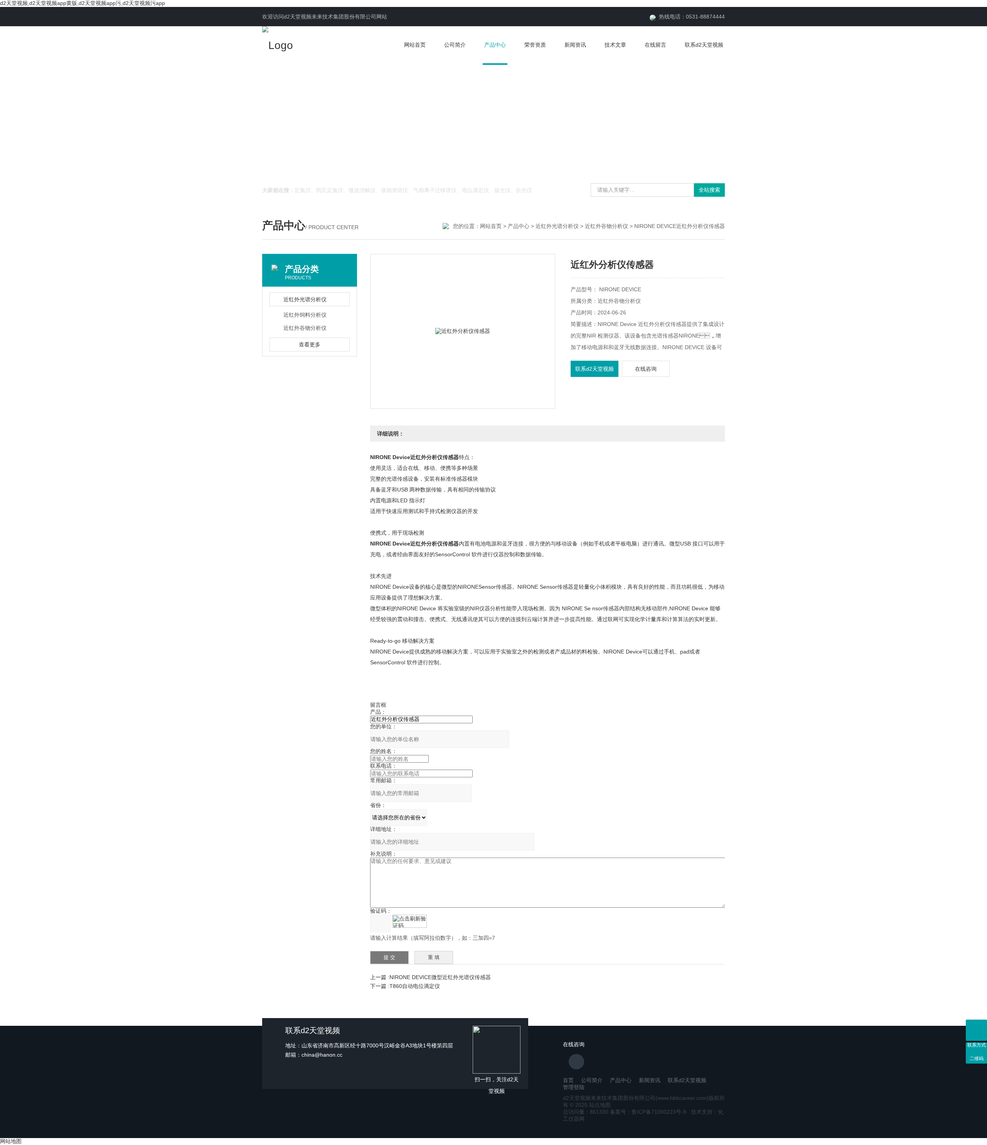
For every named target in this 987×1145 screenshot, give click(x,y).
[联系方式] (976, 1030)
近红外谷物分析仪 (606, 226)
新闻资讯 (575, 45)
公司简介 (455, 45)
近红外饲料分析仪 (305, 315)
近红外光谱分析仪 (557, 226)
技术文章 (615, 45)
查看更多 (309, 344)
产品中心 (495, 45)
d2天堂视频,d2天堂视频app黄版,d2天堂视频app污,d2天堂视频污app (82, 3)
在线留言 (655, 45)
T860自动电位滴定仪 (414, 986)
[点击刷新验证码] (409, 921)
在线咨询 (646, 369)
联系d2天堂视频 (704, 45)
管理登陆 (573, 1087)
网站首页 (415, 45)
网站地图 (11, 1141)
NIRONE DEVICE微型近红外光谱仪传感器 (440, 977)
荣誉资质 (535, 45)
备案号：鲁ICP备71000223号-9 (648, 1112)
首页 (568, 1080)
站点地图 (600, 1105)
